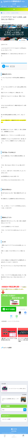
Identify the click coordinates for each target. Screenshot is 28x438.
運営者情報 (13, 431)
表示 (12, 66)
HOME (15, 429)
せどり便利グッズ (11, 6)
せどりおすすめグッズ (14, 436)
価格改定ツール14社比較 (22, 6)
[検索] (24, 409)
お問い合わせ (4, 6)
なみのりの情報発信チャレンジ (14, 2)
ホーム (23, 436)
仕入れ (17, 321)
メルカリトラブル (11, 321)
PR (14, 9)
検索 (4, 436)
